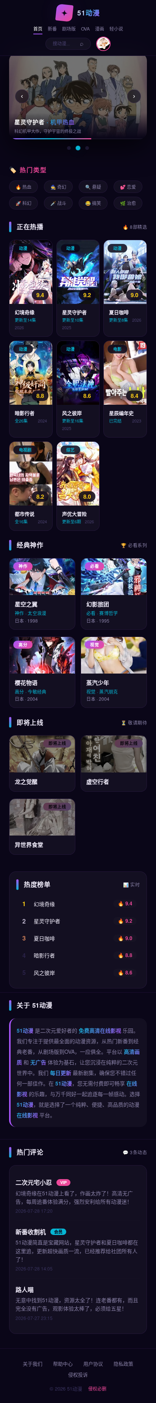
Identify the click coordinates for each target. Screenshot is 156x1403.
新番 (52, 28)
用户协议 (93, 1363)
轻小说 (116, 28)
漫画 (99, 28)
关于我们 (32, 1363)
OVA (85, 28)
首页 (37, 28)
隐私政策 (123, 1363)
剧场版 (69, 28)
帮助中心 (63, 1363)
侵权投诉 (78, 1374)
